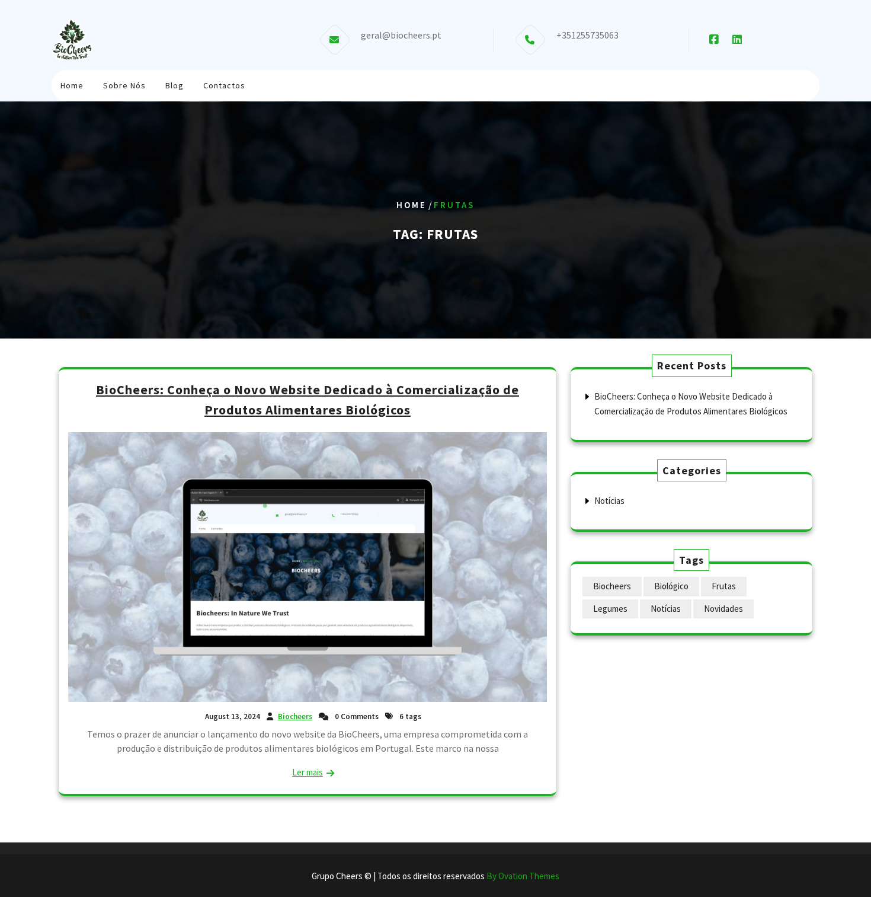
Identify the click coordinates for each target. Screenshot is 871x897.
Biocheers (295, 716)
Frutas (724, 586)
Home (72, 85)
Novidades (723, 608)
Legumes (610, 608)
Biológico (671, 586)
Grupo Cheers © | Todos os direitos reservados (435, 876)
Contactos (224, 85)
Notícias (609, 500)
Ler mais (307, 772)
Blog (174, 85)
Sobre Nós (124, 85)
